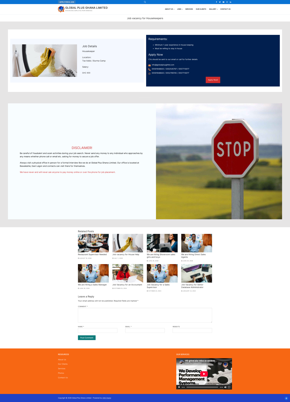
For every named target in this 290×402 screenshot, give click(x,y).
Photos (61, 373)
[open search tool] (145, 2)
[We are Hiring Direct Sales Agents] (196, 243)
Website (176, 327)
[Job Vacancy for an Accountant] (127, 273)
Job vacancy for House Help (125, 254)
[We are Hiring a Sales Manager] (93, 273)
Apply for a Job (67, 2)
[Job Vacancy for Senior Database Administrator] (196, 273)
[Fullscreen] (229, 387)
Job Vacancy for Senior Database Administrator (192, 285)
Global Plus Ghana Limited (86, 7)
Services (61, 368)
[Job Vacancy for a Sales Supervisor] (162, 273)
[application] (204, 374)
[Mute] (225, 387)
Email (128, 327)
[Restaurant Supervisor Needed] (93, 243)
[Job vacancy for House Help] (127, 243)
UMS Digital (106, 398)
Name (81, 327)
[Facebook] (216, 2)
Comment (83, 306)
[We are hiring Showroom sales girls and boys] (162, 243)
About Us (62, 359)
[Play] (179, 387)
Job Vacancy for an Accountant (127, 284)
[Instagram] (227, 2)
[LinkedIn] (230, 2)
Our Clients (63, 364)
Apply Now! (213, 80)
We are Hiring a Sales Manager (92, 284)
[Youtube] (223, 2)
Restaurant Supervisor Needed (92, 254)
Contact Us (63, 377)
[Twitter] (220, 2)
